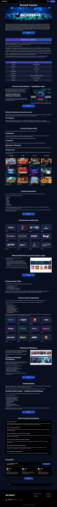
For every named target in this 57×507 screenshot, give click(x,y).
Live (22, 155)
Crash (34, 155)
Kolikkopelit (45, 155)
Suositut (10, 155)
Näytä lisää (28, 478)
